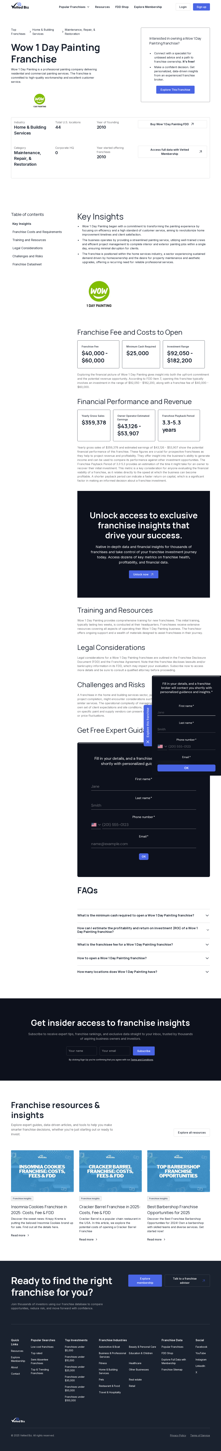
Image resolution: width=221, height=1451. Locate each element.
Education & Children (141, 1353)
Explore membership (145, 1280)
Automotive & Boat (109, 1346)
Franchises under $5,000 (75, 1348)
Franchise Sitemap (172, 1369)
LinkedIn (200, 1365)
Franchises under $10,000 (75, 1358)
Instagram (201, 1359)
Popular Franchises (172, 1346)
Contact (15, 1373)
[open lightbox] (99, 294)
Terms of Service (200, 1435)
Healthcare (135, 1363)
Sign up (201, 7)
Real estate (135, 1379)
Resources (102, 7)
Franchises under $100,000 (75, 1398)
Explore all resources (192, 1132)
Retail (132, 1385)
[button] (74, 7)
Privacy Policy (178, 1435)
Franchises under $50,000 (75, 1388)
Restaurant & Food (109, 1385)
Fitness (103, 1363)
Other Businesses (139, 1369)
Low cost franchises (42, 1346)
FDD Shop (122, 7)
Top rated (36, 1353)
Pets (101, 1379)
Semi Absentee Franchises (39, 1361)
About (14, 1367)
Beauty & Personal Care (142, 1346)
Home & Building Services (108, 1371)
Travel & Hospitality (110, 1392)
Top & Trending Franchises (40, 1371)
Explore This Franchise (175, 89)
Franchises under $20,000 (75, 1368)
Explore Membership (148, 7)
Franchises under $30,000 (75, 1378)
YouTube (201, 1353)
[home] (20, 5)
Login (183, 7)
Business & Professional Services (112, 1355)
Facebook (201, 1346)
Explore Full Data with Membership (174, 1361)
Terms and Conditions (142, 1059)
